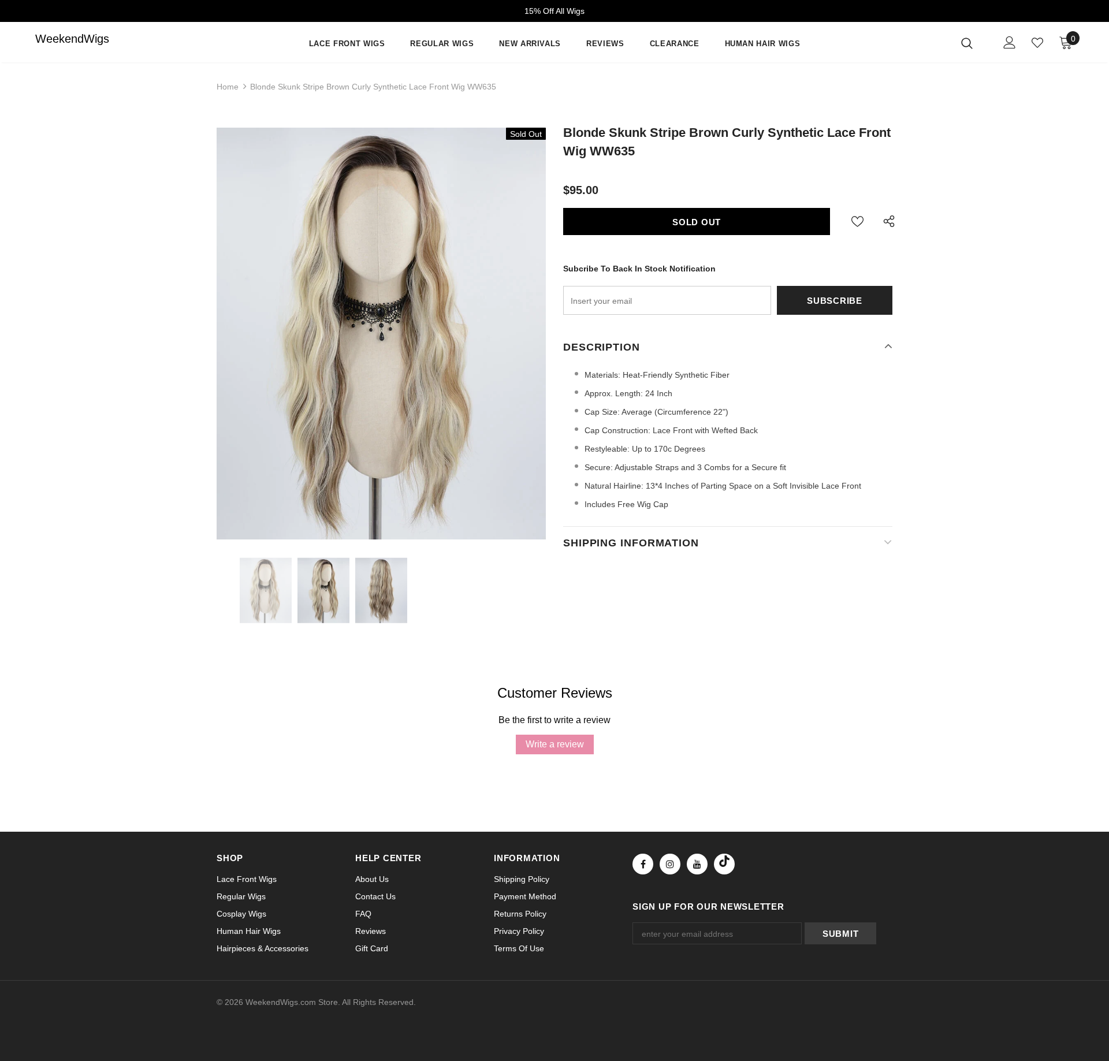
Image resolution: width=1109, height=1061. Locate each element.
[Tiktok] (724, 864)
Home (228, 86)
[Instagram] (670, 864)
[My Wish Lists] (1037, 43)
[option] (381, 333)
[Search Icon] (974, 43)
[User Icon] (1009, 42)
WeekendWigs (58, 38)
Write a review (555, 744)
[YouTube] (697, 864)
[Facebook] (642, 864)
